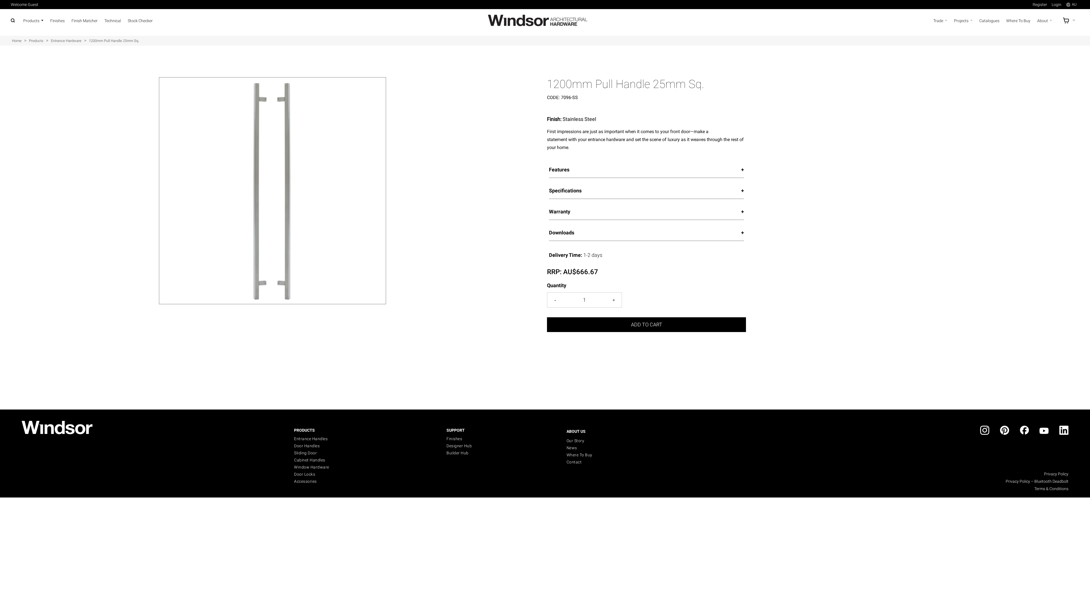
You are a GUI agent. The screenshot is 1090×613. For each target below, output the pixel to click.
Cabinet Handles (309, 460)
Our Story (575, 440)
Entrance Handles (311, 438)
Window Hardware (311, 467)
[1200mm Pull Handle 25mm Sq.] (272, 80)
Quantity (556, 285)
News (572, 448)
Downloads (561, 233)
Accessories (305, 481)
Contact (574, 462)
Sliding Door (305, 453)
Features (559, 170)
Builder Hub (458, 453)
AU (1074, 4)
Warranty (559, 212)
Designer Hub (459, 446)
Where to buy (579, 455)
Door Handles (307, 446)
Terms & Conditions (1051, 488)
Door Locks (304, 474)
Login (1056, 4)
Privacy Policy (1056, 474)
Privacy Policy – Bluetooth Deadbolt (1037, 481)
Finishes (454, 438)
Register (1040, 4)
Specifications (565, 191)
